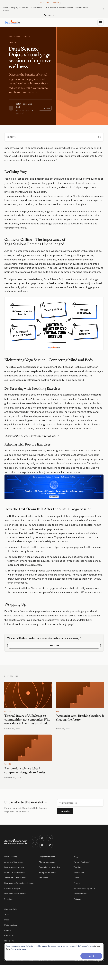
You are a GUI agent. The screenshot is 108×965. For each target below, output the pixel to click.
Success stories (80, 893)
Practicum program (12, 888)
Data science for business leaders (19, 883)
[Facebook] (35, 838)
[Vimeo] (50, 845)
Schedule (8, 899)
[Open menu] (100, 22)
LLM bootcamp (10, 856)
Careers (7, 930)
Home (11, 36)
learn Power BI (42, 436)
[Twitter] (50, 838)
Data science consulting (49, 867)
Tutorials (77, 867)
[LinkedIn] (42, 838)
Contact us (9, 935)
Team (6, 914)
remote (32, 560)
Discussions (79, 872)
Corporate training (47, 856)
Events (77, 883)
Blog (18, 36)
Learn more (54, 645)
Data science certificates (15, 893)
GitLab (76, 877)
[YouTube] (42, 845)
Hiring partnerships (47, 872)
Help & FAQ (9, 941)
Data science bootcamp (14, 867)
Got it (91, 956)
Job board (43, 877)
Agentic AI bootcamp (13, 862)
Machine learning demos (84, 888)
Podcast (77, 899)
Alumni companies (47, 862)
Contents (53, 137)
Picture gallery (10, 925)
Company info (10, 909)
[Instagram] (35, 845)
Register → (49, 15)
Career (27, 36)
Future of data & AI (82, 862)
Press (6, 919)
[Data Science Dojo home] (15, 841)
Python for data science (14, 872)
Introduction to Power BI (15, 877)
